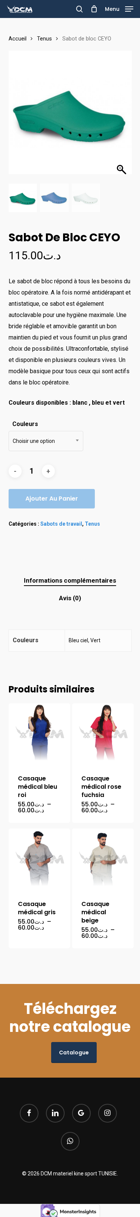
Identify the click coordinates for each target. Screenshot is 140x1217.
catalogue (74, 1052)
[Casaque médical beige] (103, 859)
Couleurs (25, 424)
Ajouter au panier (51, 498)
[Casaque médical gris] (40, 859)
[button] (119, 8)
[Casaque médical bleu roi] (40, 734)
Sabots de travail (61, 524)
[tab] (70, 581)
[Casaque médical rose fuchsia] (103, 734)
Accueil (18, 38)
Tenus (44, 38)
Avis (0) (70, 598)
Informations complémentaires (70, 580)
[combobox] (46, 441)
